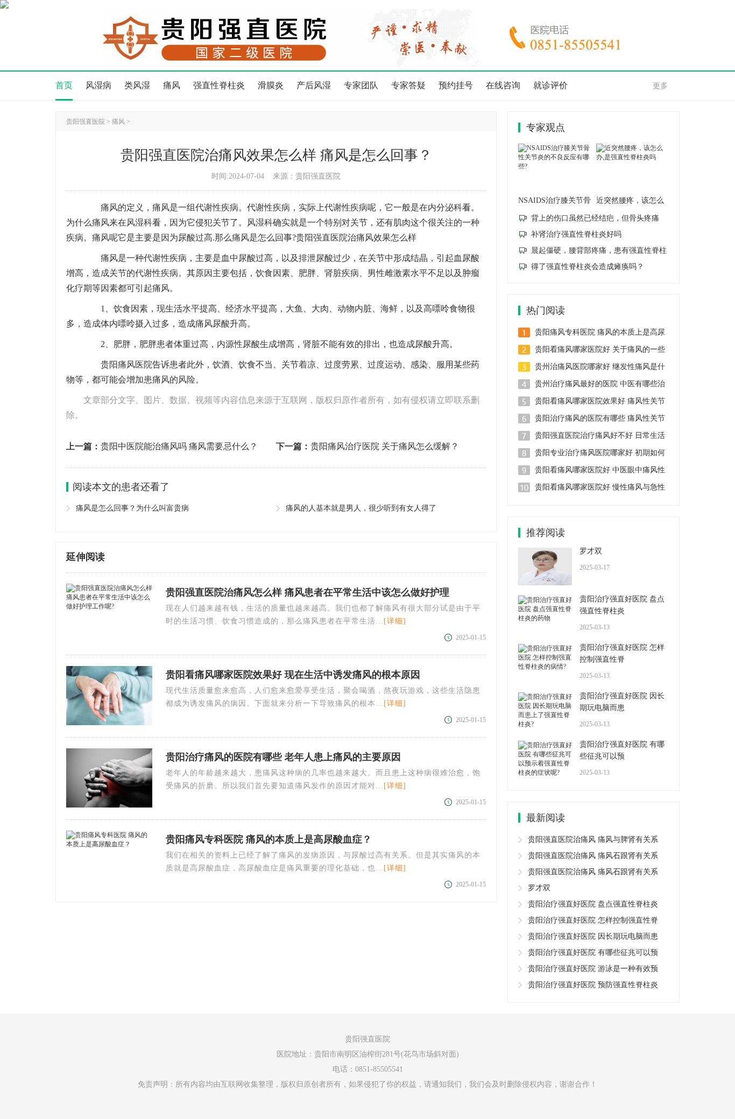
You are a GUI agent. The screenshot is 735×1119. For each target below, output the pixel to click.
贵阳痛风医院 (126, 364)
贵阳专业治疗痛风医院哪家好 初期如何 (600, 453)
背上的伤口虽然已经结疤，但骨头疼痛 (595, 218)
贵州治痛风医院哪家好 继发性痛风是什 (600, 367)
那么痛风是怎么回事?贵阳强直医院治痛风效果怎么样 (315, 237)
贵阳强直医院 (85, 121)
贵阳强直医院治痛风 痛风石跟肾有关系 (593, 856)
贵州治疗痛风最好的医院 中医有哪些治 (600, 384)
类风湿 (137, 85)
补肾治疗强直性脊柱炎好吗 (576, 234)
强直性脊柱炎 (219, 85)
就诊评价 (550, 85)
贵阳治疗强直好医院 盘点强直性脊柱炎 (622, 605)
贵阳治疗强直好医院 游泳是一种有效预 (593, 969)
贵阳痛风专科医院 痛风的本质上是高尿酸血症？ (269, 839)
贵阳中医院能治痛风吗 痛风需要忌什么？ (179, 446)
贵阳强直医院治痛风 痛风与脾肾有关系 (593, 839)
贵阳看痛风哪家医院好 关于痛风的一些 (600, 349)
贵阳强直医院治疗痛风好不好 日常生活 (600, 435)
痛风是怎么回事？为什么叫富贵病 (132, 508)
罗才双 (590, 551)
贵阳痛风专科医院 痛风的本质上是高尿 (600, 332)
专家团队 (361, 85)
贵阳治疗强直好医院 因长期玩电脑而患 (622, 702)
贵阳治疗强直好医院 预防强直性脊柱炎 (593, 985)
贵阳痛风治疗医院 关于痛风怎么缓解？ (384, 446)
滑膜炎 (271, 85)
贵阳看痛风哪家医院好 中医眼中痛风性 (600, 470)
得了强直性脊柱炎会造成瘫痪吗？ (587, 267)
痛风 (171, 85)
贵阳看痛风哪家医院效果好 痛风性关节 (600, 401)
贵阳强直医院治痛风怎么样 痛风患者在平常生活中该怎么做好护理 (307, 592)
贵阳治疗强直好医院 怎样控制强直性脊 (622, 653)
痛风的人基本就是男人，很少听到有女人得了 (361, 508)
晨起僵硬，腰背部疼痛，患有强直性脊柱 (599, 250)
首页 (64, 85)
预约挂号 (456, 85)
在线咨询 (503, 85)
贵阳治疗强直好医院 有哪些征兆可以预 (622, 750)
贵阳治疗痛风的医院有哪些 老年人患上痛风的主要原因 (283, 757)
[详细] (395, 621)
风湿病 (98, 85)
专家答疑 (408, 85)
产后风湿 (313, 85)
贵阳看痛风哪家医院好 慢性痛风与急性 (600, 487)
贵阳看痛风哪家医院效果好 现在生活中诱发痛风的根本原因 (293, 674)
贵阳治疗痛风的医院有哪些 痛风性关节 (600, 418)
